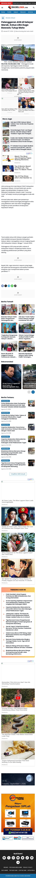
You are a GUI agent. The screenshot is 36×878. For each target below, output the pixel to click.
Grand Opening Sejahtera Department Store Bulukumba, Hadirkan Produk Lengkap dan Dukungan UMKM (19, 602)
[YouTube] (18, 857)
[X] (5, 286)
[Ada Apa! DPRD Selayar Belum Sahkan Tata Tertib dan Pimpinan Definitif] (6, 124)
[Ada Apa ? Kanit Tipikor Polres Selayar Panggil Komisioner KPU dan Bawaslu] (27, 309)
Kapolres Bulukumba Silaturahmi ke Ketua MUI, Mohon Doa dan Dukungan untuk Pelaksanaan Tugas (13, 440)
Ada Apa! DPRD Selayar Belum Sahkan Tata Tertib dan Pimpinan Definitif (22, 124)
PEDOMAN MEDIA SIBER (15, 867)
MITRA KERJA (31, 870)
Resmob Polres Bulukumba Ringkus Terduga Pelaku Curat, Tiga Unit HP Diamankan (18, 641)
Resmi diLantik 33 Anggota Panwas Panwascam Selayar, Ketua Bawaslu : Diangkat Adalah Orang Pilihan (8, 355)
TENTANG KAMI (13, 870)
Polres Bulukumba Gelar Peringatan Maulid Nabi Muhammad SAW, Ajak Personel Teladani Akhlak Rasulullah (13, 405)
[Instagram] (13, 857)
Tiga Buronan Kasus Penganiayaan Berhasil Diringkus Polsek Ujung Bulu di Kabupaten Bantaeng (13, 464)
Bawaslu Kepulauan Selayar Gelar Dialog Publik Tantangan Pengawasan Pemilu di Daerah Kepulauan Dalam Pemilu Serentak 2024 (27, 355)
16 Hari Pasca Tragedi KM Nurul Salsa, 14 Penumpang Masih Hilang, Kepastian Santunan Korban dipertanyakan (11, 385)
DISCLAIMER (4, 870)
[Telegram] (9, 286)
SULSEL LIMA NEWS (25, 876)
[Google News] (22, 857)
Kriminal (30, 12)
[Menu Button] (2, 7)
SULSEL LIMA (13, 876)
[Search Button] (33, 7)
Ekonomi (23, 12)
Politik (9, 12)
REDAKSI (6, 867)
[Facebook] (2, 286)
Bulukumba (5, 401)
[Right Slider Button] (34, 12)
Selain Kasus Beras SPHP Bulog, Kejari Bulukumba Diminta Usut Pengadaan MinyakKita (18, 634)
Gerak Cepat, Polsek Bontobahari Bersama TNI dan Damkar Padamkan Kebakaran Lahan (18, 628)
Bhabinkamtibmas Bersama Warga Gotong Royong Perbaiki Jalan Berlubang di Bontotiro (13, 452)
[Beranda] (3, 18)
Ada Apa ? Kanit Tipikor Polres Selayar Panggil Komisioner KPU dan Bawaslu (27, 318)
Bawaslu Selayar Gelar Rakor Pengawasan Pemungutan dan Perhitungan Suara (9, 318)
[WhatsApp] (12, 286)
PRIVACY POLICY (27, 867)
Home (3, 12)
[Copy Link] (15, 286)
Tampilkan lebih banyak (18, 474)
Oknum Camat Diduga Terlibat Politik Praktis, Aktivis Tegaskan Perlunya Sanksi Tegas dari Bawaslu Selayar (26, 337)
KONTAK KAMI (22, 870)
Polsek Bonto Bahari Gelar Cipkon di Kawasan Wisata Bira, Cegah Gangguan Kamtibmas (13, 417)
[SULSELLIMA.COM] (18, 7)
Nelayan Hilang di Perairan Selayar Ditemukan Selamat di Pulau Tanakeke (19, 647)
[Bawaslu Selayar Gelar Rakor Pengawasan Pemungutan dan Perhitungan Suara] (9, 309)
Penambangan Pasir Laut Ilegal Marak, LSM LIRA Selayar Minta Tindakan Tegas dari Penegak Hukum (21, 131)
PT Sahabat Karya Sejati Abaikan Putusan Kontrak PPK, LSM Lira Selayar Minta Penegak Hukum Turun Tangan (22, 147)
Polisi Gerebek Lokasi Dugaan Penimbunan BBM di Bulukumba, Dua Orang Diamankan (18, 596)
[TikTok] (27, 857)
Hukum (16, 12)
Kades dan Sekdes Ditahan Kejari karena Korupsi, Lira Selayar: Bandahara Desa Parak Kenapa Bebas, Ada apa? (22, 139)
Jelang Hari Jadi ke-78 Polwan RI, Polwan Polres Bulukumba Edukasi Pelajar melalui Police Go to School (18, 615)
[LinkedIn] (31, 857)
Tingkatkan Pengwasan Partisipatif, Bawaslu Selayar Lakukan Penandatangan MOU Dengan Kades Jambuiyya (9, 337)
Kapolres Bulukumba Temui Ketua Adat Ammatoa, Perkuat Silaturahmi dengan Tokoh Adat (13, 429)
